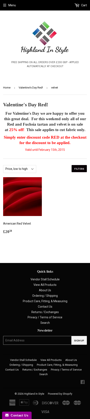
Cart (84, 5)
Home (6, 87)
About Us (45, 290)
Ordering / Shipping (45, 295)
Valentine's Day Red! (31, 87)
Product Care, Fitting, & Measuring (45, 301)
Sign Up (79, 340)
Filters (79, 168)
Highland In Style (34, 393)
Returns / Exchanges (45, 312)
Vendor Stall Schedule (45, 279)
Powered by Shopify (60, 393)
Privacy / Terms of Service (45, 317)
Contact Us (45, 306)
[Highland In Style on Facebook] (82, 382)
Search (45, 322)
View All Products (45, 284)
